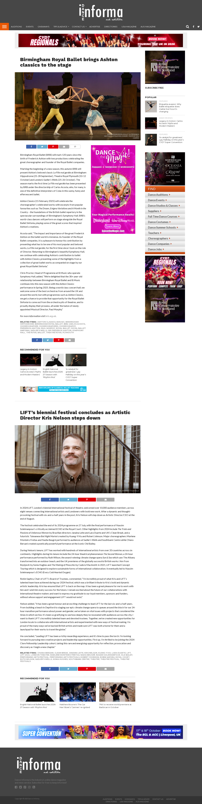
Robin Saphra (107, 657)
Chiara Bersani (45, 653)
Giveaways (43, 26)
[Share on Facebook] (31, 145)
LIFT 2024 (25, 655)
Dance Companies (158, 243)
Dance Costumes (158, 222)
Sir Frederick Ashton (59, 330)
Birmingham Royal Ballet (49, 324)
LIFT (129, 653)
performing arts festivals (65, 657)
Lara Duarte (119, 653)
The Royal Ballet (35, 332)
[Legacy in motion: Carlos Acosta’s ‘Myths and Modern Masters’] (30, 365)
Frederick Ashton (30, 328)
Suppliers (153, 211)
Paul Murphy (48, 328)
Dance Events (156, 200)
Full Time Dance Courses (162, 216)
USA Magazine (129, 26)
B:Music (60, 322)
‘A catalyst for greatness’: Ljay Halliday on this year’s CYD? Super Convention (76, 374)
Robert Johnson (89, 657)
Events (30, 26)
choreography (67, 326)
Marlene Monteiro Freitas (65, 655)
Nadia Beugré (87, 655)
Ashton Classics (46, 322)
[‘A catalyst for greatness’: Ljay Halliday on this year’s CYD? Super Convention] (76, 365)
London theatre (40, 655)
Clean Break (61, 653)
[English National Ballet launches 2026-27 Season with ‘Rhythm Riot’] (53, 365)
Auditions (16, 26)
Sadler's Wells (38, 330)
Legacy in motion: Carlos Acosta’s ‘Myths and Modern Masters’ (30, 372)
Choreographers (158, 238)
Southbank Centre (79, 659)
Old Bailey (126, 655)
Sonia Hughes (60, 659)
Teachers (153, 233)
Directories (110, 26)
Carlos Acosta (77, 324)
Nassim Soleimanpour (108, 655)
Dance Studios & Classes (163, 205)
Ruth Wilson (27, 659)
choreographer (29, 326)
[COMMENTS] (75, 145)
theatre (95, 659)
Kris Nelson (90, 653)
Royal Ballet (63, 328)
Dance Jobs (155, 249)
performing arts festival (34, 657)
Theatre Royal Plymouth (60, 332)
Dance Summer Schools (162, 227)
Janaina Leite (76, 653)
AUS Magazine (148, 26)
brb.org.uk (50, 316)
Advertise (94, 26)
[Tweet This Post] (42, 145)
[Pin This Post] (53, 145)
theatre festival (109, 659)
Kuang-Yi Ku (104, 653)
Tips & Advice (60, 26)
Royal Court (122, 657)
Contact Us (78, 26)
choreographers (48, 326)
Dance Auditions (158, 194)
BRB (66, 324)
